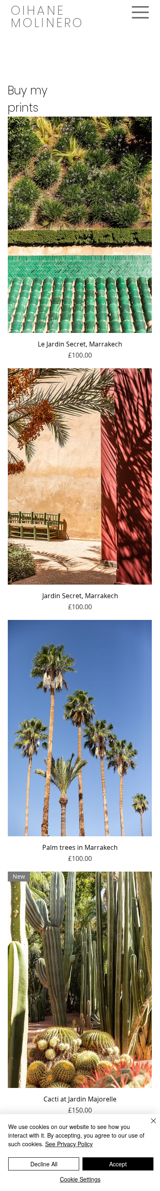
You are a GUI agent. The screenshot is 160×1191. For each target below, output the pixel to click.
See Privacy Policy (69, 1144)
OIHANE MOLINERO (47, 17)
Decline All (43, 1164)
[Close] (148, 1126)
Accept (118, 1164)
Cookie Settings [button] (80, 1179)
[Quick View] (80, 225)
